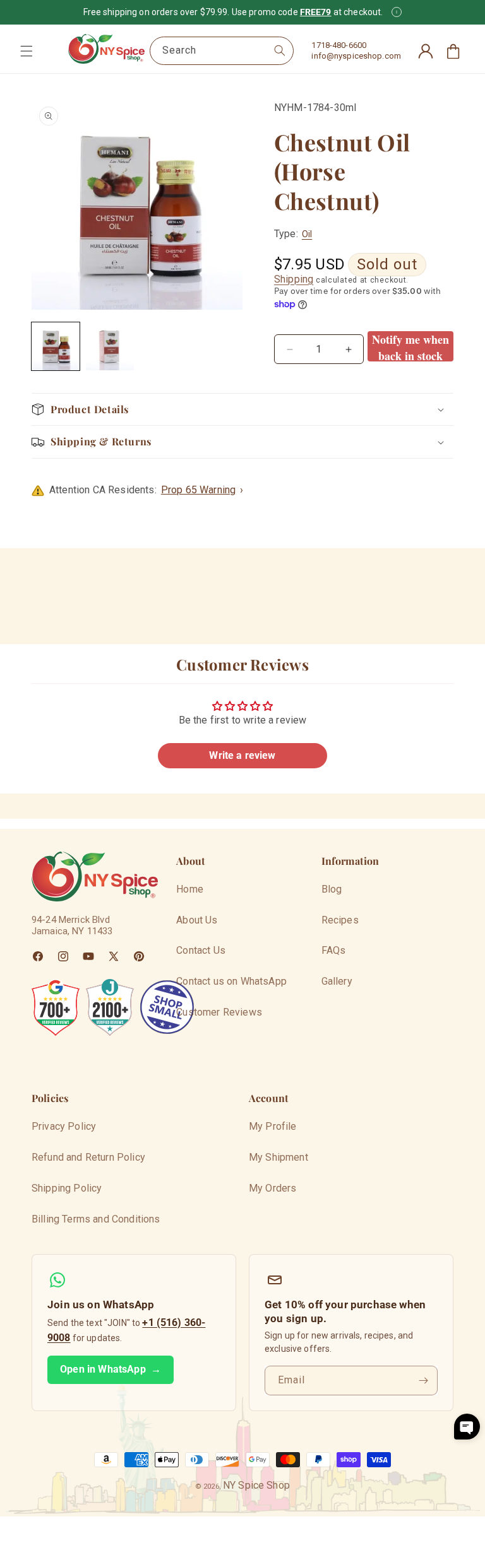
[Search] (280, 50)
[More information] (397, 12)
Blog (331, 889)
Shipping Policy (67, 1188)
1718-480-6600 (338, 45)
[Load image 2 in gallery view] (110, 346)
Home (189, 889)
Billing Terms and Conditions (96, 1219)
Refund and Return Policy (88, 1157)
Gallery (336, 981)
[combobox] (222, 51)
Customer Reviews (219, 1012)
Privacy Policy (64, 1126)
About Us (196, 920)
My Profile (273, 1126)
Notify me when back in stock (410, 346)
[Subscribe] (423, 1380)
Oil (307, 234)
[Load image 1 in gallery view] (56, 346)
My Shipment (278, 1157)
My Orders (272, 1188)
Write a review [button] (242, 755)
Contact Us (200, 950)
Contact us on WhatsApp (231, 981)
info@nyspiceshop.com (356, 56)
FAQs (333, 950)
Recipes (340, 920)
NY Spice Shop (256, 1485)
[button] (26, 51)
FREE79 (316, 12)
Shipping (293, 279)
